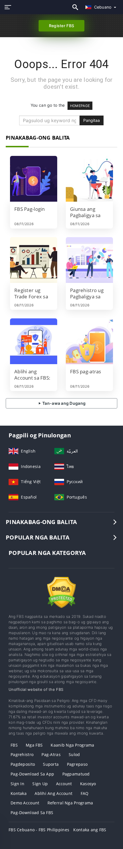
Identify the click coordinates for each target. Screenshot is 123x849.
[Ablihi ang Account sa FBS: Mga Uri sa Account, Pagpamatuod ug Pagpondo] (33, 341)
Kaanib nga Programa (72, 745)
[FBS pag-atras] (89, 341)
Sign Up (40, 783)
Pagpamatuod (76, 774)
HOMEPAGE (80, 106)
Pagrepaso (77, 764)
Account (64, 783)
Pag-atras (51, 754)
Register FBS (61, 25)
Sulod (74, 754)
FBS (14, 745)
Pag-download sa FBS (32, 812)
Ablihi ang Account (53, 793)
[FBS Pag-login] (33, 179)
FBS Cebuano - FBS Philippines (39, 829)
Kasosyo (88, 783)
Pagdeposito (23, 764)
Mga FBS (34, 745)
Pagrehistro (22, 754)
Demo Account (25, 803)
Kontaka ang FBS (89, 829)
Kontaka (19, 793)
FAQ (85, 793)
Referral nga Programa (70, 803)
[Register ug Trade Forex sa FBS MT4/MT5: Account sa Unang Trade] (33, 260)
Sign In (17, 783)
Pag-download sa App (32, 774)
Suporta (51, 764)
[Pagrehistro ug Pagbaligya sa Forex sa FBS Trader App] (89, 260)
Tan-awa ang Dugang (63, 403)
